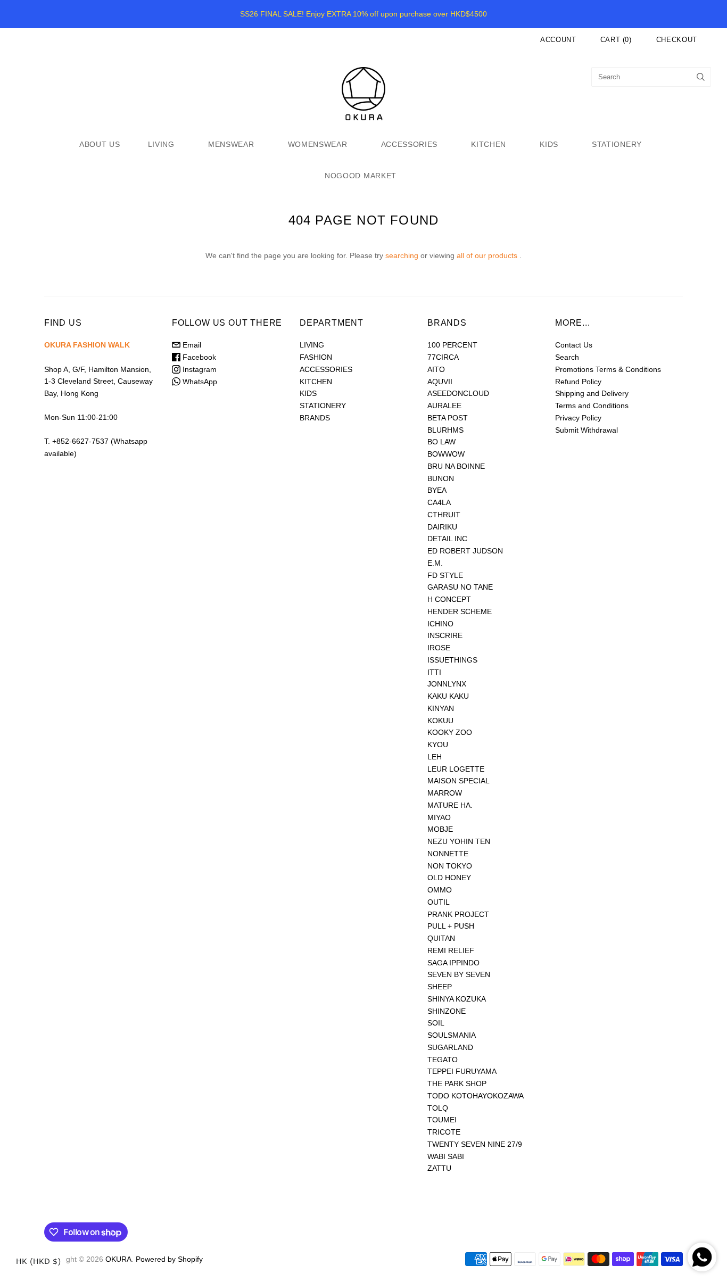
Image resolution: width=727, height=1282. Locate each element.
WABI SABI (445, 1156)
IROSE (438, 647)
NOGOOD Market (360, 175)
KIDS (549, 144)
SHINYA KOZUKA (456, 999)
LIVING (161, 144)
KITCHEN (488, 144)
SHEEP (439, 986)
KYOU (437, 744)
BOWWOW (446, 454)
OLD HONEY (449, 877)
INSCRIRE (444, 635)
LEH (434, 756)
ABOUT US (99, 144)
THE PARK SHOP (456, 1083)
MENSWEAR (231, 144)
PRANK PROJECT (458, 914)
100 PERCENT (452, 345)
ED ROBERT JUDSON (465, 551)
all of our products (487, 255)
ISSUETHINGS (452, 660)
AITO (436, 369)
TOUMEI (442, 1119)
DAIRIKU (442, 527)
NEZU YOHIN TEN (458, 841)
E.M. (435, 563)
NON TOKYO (449, 866)
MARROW (444, 793)
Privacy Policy (578, 417)
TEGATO (442, 1059)
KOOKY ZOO (449, 732)
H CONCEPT (449, 599)
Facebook (198, 357)
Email (190, 345)
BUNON (440, 478)
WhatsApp (198, 381)
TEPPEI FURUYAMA (462, 1071)
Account (558, 40)
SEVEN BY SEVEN (458, 974)
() (616, 40)
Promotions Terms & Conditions (608, 369)
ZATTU (439, 1168)
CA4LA (439, 502)
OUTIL (438, 902)
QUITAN (441, 938)
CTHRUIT (443, 514)
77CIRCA (443, 357)
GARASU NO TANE (460, 587)
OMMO (439, 890)
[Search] (700, 77)
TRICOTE (443, 1132)
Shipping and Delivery (592, 393)
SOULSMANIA (451, 1035)
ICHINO (440, 623)
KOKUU (440, 720)
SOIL (435, 1023)
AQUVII (439, 381)
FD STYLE (445, 575)
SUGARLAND (450, 1047)
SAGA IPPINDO (453, 962)
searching (401, 255)
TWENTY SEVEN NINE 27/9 (474, 1144)
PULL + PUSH (450, 926)
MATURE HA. (450, 805)
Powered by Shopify (169, 1259)
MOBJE (440, 829)
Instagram (198, 369)
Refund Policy (578, 381)
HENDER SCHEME (459, 611)
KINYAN (440, 708)
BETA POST (447, 417)
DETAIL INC (447, 538)
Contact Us (573, 345)
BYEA (437, 490)
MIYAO (439, 817)
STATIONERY (617, 144)
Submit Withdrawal (586, 430)
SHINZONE (446, 1011)
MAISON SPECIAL (458, 780)
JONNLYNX (446, 684)
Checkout (676, 40)
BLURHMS (445, 430)
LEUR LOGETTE (455, 769)
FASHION (316, 357)
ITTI (434, 672)
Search (567, 357)
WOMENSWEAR (318, 144)
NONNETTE (447, 853)
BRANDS (315, 417)
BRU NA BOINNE (456, 466)
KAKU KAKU (448, 696)
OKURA (118, 1259)
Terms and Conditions (592, 405)
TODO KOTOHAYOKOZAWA (475, 1095)
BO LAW (441, 441)
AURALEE (444, 405)
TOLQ (437, 1108)
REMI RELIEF (450, 950)
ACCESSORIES (409, 144)
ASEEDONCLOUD (458, 393)
